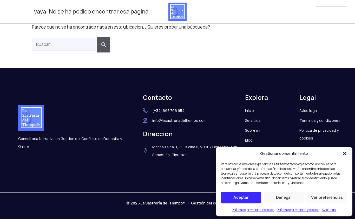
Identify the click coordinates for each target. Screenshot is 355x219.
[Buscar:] (64, 44)
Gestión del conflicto (210, 203)
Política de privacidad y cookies (253, 210)
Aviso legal (329, 210)
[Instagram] (12, 12)
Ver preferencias (327, 197)
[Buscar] (103, 44)
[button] (344, 153)
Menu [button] (325, 11)
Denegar (284, 197)
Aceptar (241, 197)
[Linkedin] (22, 12)
